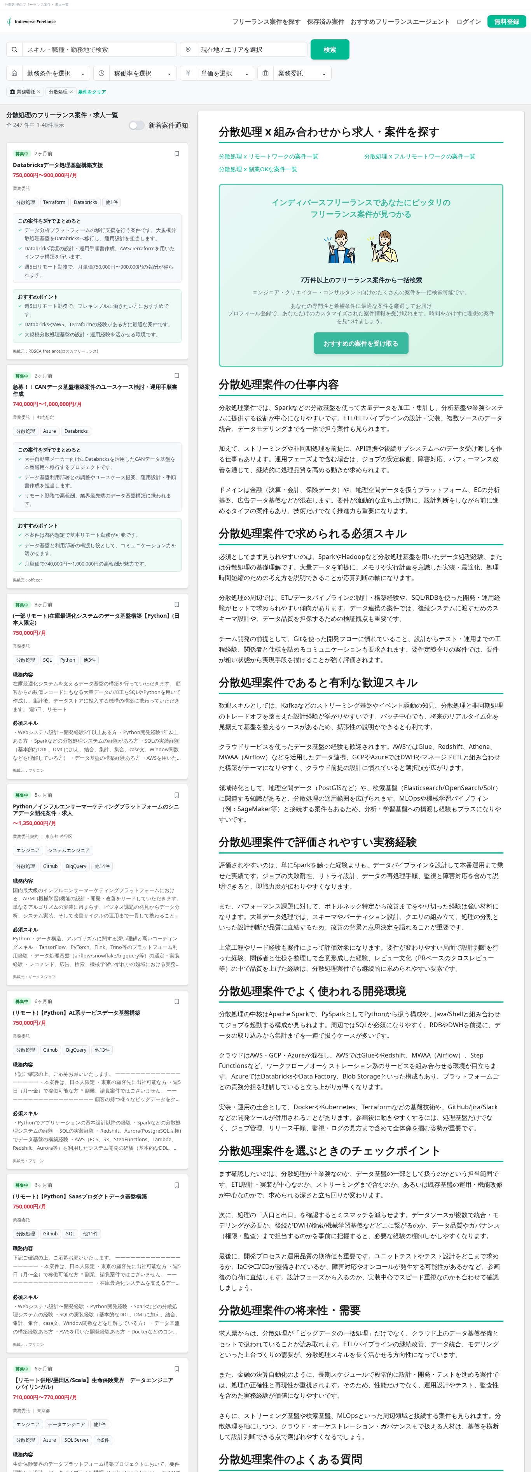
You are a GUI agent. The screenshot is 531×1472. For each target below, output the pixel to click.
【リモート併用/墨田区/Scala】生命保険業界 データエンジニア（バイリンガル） (93, 1383)
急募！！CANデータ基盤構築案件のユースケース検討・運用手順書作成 (95, 390)
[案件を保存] (177, 153)
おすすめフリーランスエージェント (400, 21)
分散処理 (25, 202)
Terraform (54, 202)
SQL (47, 660)
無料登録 (506, 21)
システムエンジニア (69, 850)
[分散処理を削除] (71, 92)
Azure (49, 431)
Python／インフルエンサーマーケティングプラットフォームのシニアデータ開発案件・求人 (96, 810)
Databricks (85, 202)
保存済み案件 (325, 21)
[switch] (158, 125)
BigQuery (76, 866)
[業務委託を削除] (39, 92)
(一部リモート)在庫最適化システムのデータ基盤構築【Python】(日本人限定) (96, 619)
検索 (330, 49)
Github (50, 866)
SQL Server (77, 1440)
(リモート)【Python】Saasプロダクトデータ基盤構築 (80, 1196)
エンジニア (28, 850)
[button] (97, 251)
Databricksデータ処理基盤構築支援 (58, 165)
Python (67, 660)
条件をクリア (92, 91)
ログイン (468, 21)
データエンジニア (66, 1424)
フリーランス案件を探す (266, 21)
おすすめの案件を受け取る (361, 343)
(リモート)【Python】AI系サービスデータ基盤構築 (76, 1012)
